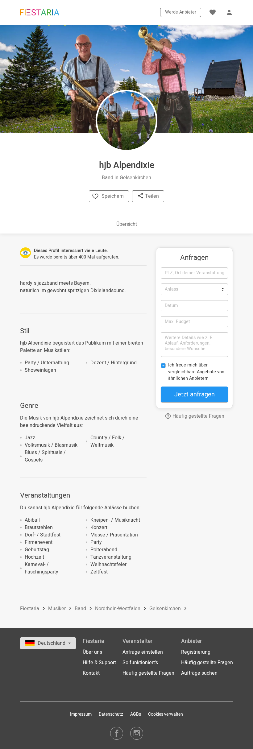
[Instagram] (137, 733)
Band (81, 608)
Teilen (151, 196)
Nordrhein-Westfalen (118, 608)
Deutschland (52, 643)
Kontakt (91, 673)
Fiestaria (30, 608)
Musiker (57, 608)
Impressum (81, 714)
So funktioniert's (140, 662)
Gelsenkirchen (165, 608)
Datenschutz (111, 714)
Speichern (113, 196)
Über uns (92, 652)
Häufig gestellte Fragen (197, 416)
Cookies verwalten (165, 714)
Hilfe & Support (99, 662)
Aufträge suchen (199, 673)
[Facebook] (116, 733)
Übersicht (126, 224)
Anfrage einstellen (142, 652)
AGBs (135, 714)
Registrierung (195, 652)
